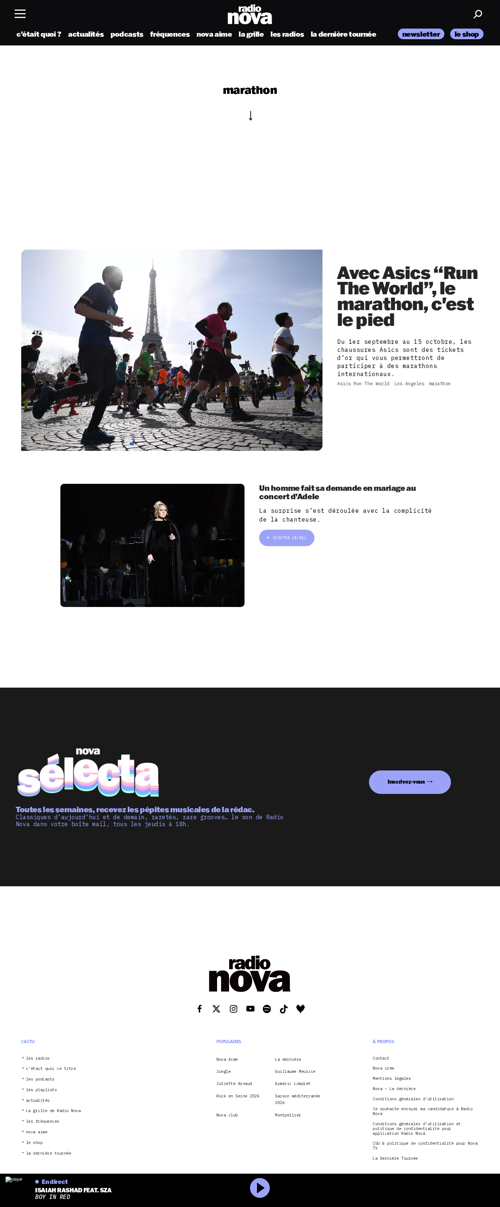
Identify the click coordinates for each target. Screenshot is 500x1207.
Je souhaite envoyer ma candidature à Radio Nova (423, 1111)
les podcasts (40, 1079)
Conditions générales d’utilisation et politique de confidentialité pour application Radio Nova (417, 1129)
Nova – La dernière (394, 1088)
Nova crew (383, 1068)
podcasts (127, 33)
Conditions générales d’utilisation (413, 1099)
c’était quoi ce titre (51, 1068)
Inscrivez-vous (406, 781)
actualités (86, 33)
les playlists (41, 1090)
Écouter (289, 537)
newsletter (421, 33)
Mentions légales (392, 1078)
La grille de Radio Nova (53, 1110)
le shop (467, 33)
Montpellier (288, 1115)
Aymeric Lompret (293, 1083)
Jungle (223, 1071)
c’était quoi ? (38, 33)
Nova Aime (227, 1059)
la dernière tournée (343, 33)
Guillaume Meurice (295, 1071)
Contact (381, 1058)
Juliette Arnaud (234, 1083)
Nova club (227, 1115)
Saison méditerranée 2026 (297, 1099)
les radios (287, 33)
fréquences (170, 33)
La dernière (288, 1059)
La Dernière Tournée (395, 1158)
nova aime (214, 33)
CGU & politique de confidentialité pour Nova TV (425, 1146)
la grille (251, 33)
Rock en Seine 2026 (237, 1096)
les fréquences (42, 1121)
